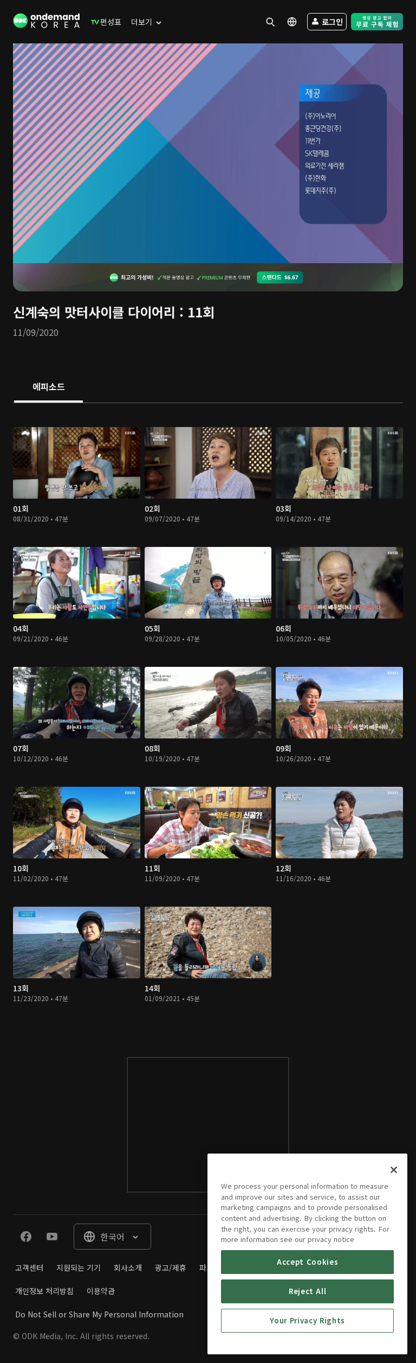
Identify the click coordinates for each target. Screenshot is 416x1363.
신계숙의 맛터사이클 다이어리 (94, 311)
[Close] (394, 1170)
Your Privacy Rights (307, 1320)
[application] (208, 153)
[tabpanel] (208, 719)
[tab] (48, 387)
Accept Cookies (307, 1262)
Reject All (308, 1291)
